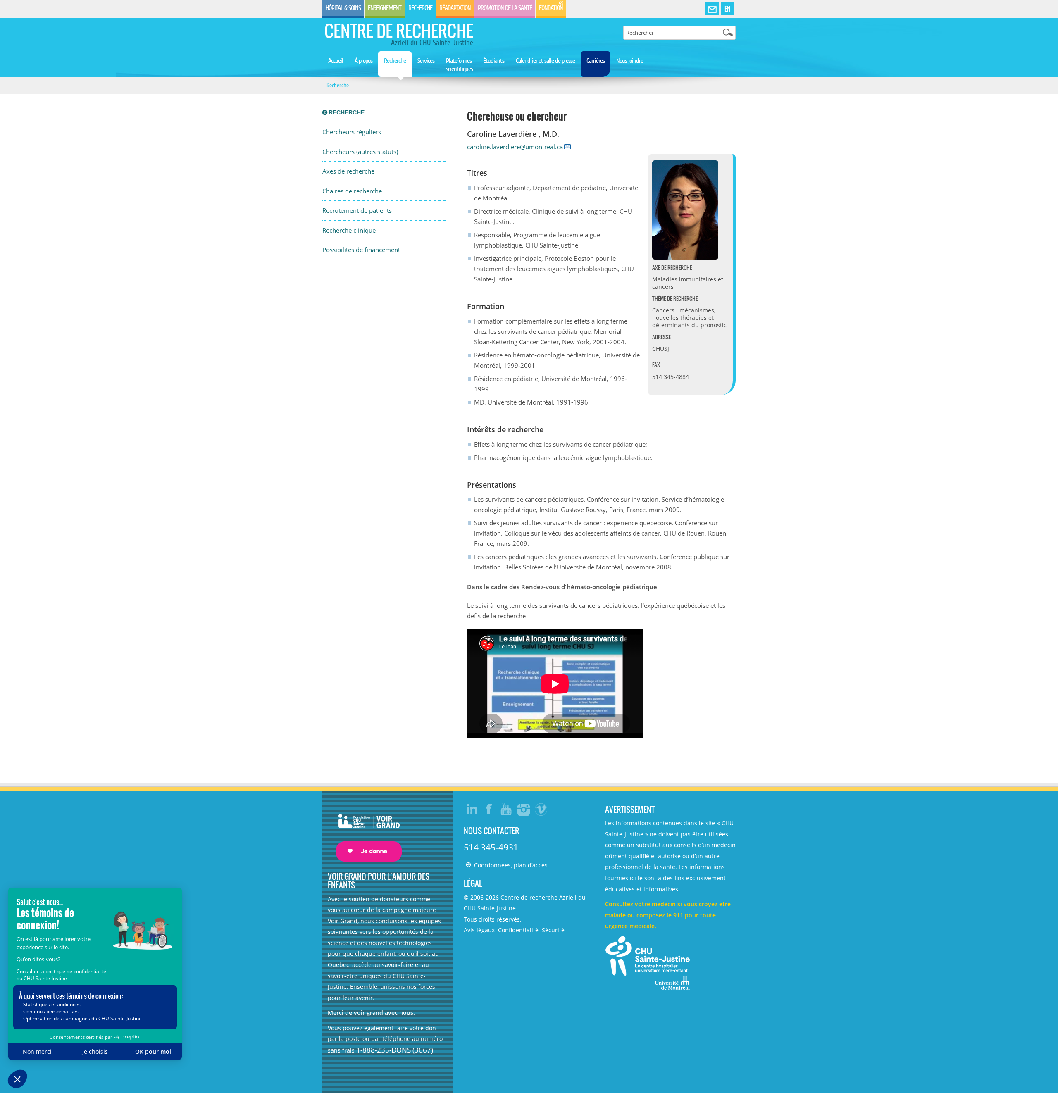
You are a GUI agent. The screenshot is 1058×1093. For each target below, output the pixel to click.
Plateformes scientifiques (459, 65)
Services (425, 61)
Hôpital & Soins (343, 8)
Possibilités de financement (361, 250)
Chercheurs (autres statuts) (360, 152)
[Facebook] (489, 809)
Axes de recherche (348, 171)
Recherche (420, 8)
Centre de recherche (398, 30)
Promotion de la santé (505, 8)
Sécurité (553, 930)
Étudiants (493, 61)
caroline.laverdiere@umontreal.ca (515, 147)
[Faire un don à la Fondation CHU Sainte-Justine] (365, 830)
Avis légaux (479, 930)
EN (727, 8)
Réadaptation (455, 8)
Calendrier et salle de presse (545, 61)
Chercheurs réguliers (351, 132)
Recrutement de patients (357, 210)
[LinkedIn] (472, 809)
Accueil (335, 61)
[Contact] (712, 9)
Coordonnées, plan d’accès (511, 865)
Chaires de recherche (352, 191)
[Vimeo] (541, 809)
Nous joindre (629, 61)
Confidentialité (518, 930)
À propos (363, 61)
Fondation (551, 8)
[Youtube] (506, 809)
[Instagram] (524, 809)
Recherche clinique (349, 230)
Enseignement (384, 8)
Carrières (595, 61)
